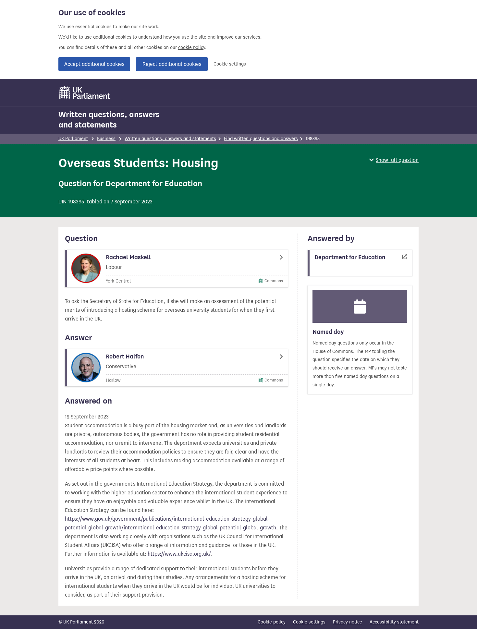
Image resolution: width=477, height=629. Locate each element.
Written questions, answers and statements (109, 120)
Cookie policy (272, 622)
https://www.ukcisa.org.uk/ (179, 554)
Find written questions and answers (261, 138)
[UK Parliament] (84, 92)
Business (106, 138)
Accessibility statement (394, 622)
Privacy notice (347, 622)
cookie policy (191, 47)
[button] (394, 160)
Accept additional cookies (94, 64)
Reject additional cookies (171, 64)
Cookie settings (230, 64)
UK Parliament (73, 138)
